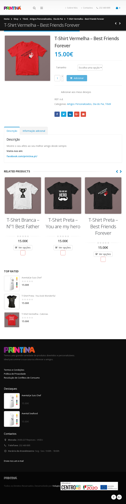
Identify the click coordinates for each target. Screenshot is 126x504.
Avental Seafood (30, 413)
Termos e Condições (14, 369)
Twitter (63, 114)
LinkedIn (70, 114)
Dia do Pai (98, 104)
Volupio (56, 486)
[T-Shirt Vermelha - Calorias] (12, 320)
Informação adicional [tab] (34, 130)
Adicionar (79, 78)
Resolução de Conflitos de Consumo (22, 377)
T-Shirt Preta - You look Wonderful (38, 295)
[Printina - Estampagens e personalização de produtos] (13, 8)
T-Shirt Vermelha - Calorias (35, 313)
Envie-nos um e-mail (14, 461)
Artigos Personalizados (79, 104)
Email (83, 114)
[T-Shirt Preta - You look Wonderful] (12, 302)
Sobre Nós (72, 7)
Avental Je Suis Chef (32, 277)
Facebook (57, 114)
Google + (76, 114)
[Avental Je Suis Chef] (12, 283)
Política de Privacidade (15, 373)
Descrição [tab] (12, 130)
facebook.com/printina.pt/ (22, 156)
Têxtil (108, 104)
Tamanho (61, 67)
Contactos (88, 7)
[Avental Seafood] (12, 419)
